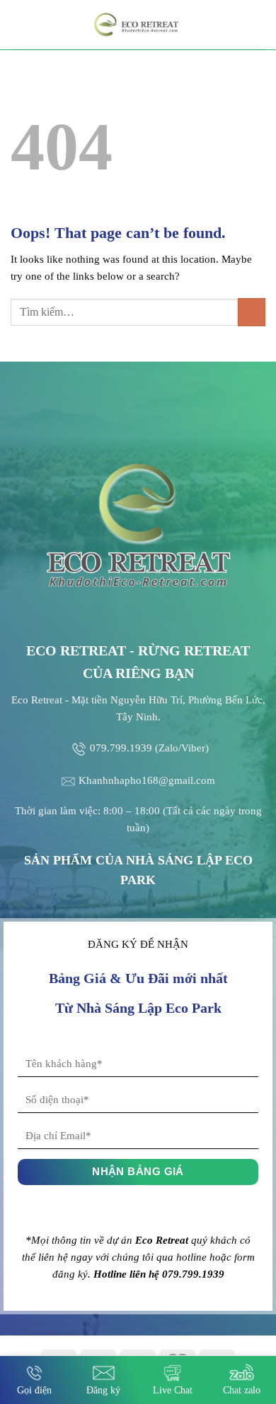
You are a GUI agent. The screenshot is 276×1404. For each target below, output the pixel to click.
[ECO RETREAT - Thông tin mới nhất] (138, 24)
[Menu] (19, 24)
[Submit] (251, 312)
